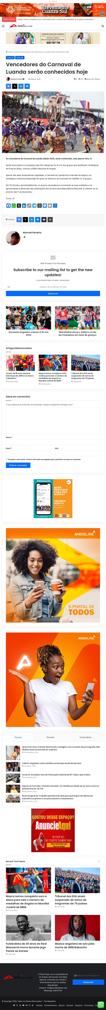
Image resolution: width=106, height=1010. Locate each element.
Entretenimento (50, 1005)
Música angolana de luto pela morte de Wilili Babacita (74, 945)
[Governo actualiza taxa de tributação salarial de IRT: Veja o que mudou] (13, 778)
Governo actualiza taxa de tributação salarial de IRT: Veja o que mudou (56, 774)
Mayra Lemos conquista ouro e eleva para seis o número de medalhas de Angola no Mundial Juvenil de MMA (53, 377)
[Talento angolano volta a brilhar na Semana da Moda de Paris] (13, 767)
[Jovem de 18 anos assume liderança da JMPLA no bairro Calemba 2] (20, 363)
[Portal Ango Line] (20, 26)
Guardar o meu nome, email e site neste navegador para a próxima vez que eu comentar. (44, 459)
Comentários (85, 737)
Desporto (78, 1005)
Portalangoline (50, 1001)
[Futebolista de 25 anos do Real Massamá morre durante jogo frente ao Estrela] (28, 927)
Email (9, 448)
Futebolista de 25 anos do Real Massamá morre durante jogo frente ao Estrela (26, 947)
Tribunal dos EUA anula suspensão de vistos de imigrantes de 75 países (47, 19)
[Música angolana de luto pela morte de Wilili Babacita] (77, 927)
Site (56, 448)
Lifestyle (69, 1005)
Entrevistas (88, 1005)
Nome (9, 437)
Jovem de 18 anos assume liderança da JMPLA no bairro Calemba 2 (20, 376)
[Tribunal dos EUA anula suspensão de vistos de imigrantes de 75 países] (85, 363)
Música (62, 1005)
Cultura (17, 52)
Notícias (20, 58)
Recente (50, 737)
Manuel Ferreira (16, 79)
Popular (18, 737)
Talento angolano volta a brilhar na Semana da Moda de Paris (51, 763)
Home (10, 52)
